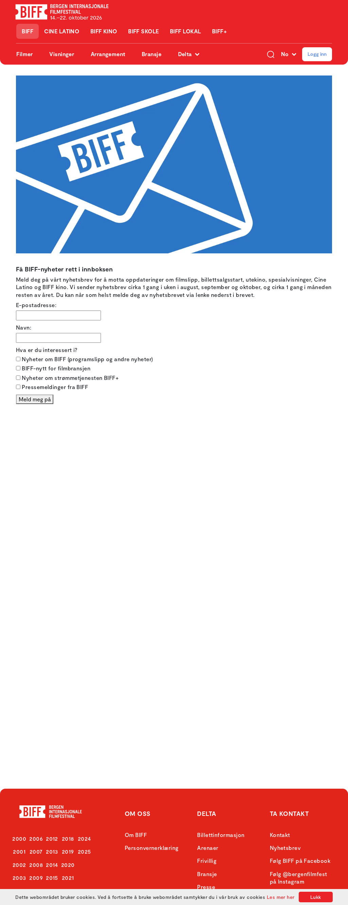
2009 (36, 877)
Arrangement (108, 54)
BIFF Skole (143, 31)
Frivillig (206, 860)
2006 (36, 838)
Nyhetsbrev (285, 847)
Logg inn (317, 54)
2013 (52, 851)
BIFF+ (219, 31)
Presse (206, 887)
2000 (19, 838)
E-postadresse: (36, 305)
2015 (52, 877)
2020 (68, 864)
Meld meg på (35, 399)
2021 (68, 877)
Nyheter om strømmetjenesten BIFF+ (69, 377)
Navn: (23, 327)
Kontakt (280, 835)
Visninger (61, 54)
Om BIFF (136, 835)
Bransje (151, 54)
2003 (19, 877)
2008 (36, 864)
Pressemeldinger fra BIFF (54, 387)
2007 (36, 851)
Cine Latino (61, 31)
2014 (52, 864)
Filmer (24, 54)
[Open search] (271, 54)
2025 (84, 851)
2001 (19, 851)
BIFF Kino (103, 31)
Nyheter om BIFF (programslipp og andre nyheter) (86, 359)
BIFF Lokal (185, 31)
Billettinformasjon (220, 835)
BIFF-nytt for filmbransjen (55, 368)
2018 (68, 838)
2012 (52, 838)
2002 (19, 864)
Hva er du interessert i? (46, 350)
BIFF (27, 31)
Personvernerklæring (152, 847)
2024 (84, 838)
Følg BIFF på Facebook (300, 860)
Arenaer (207, 847)
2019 (68, 851)
